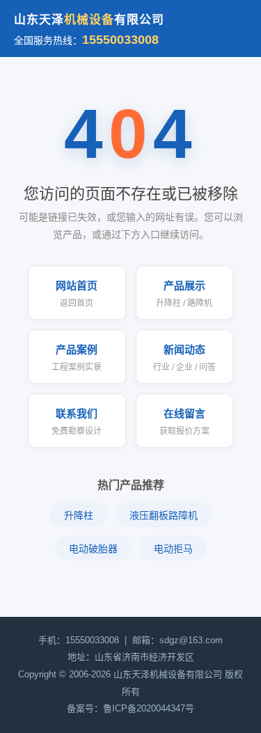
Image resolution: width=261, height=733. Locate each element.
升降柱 (78, 515)
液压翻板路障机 (163, 515)
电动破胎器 (93, 548)
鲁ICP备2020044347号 (148, 708)
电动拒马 (173, 548)
